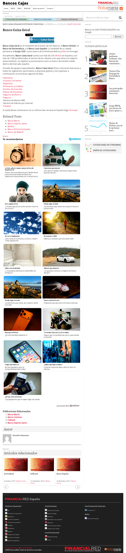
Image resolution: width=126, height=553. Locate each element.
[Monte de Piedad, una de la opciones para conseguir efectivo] (98, 126)
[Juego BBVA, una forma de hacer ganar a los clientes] (98, 109)
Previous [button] (6, 488)
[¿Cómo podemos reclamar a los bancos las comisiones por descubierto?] (98, 57)
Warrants (50, 522)
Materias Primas (52, 537)
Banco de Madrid (15, 132)
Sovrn (5, 136)
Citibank (11, 420)
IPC (8, 510)
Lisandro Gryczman (74, 24)
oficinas (58, 55)
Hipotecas (8, 77)
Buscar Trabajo (52, 513)
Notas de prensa (38, 8)
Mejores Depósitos (13, 540)
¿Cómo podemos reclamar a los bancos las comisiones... (115, 58)
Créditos (10, 525)
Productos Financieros (14, 513)
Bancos (21, 24)
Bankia (11, 126)
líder (64, 51)
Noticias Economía (53, 510)
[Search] (120, 17)
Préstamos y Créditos (13, 86)
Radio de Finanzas (93, 518)
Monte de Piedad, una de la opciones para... (116, 126)
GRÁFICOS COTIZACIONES (43, 19)
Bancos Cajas (15, 3)
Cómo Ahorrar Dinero (54, 526)
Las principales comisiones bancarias (116, 91)
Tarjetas (7, 106)
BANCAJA (27, 8)
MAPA (13, 8)
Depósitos (8, 83)
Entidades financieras (33, 24)
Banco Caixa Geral (10, 24)
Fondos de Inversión (12, 89)
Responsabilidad (26, 548)
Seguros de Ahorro (12, 94)
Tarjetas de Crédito (13, 534)
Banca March (14, 120)
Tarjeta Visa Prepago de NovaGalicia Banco (114, 74)
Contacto (50, 8)
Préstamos (10, 528)
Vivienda (50, 516)
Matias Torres (21, 481)
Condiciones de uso (12, 548)
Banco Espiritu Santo (17, 123)
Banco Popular (62, 473)
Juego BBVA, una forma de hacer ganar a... (116, 108)
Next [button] (78, 488)
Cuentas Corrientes (12, 80)
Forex (49, 540)
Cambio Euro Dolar (53, 529)
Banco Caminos (15, 417)
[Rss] (121, 8)
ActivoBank (9, 473)
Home (6, 8)
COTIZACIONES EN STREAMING (16, 19)
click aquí (73, 110)
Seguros (7, 97)
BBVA (19, 8)
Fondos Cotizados (13, 519)
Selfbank (34, 473)
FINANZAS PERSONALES (69, 19)
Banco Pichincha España (19, 129)
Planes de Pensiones (13, 92)
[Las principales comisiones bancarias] (98, 91)
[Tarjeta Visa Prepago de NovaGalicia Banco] (98, 74)
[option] (46, 15)
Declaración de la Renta (54, 519)
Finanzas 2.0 (91, 510)
